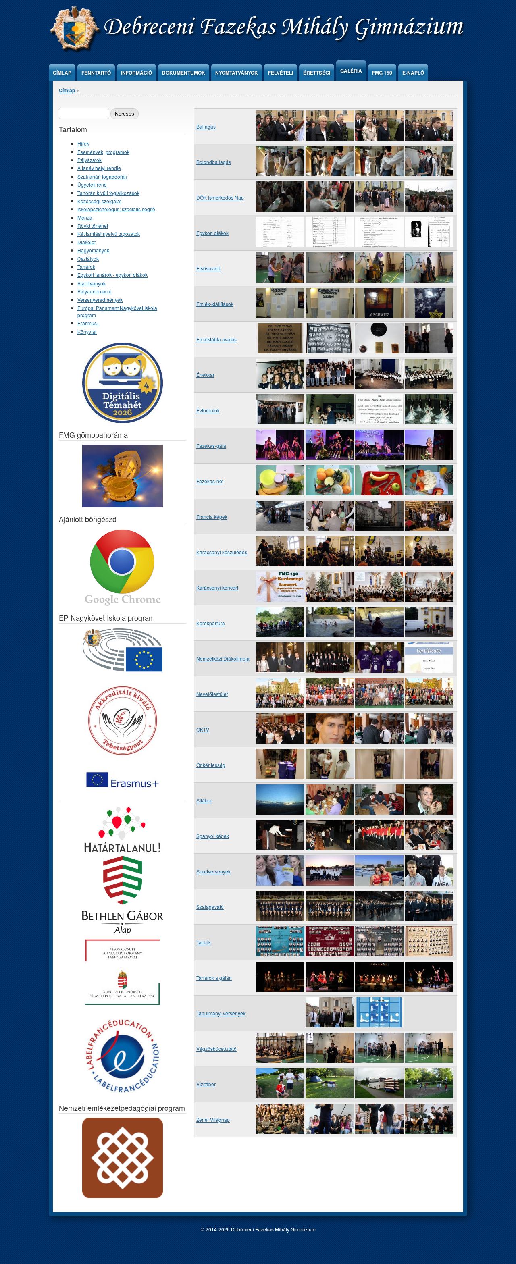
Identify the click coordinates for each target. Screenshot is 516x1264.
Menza (84, 217)
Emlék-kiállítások (214, 303)
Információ (136, 72)
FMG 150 (382, 72)
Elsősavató (208, 268)
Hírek (83, 143)
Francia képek (211, 516)
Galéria (351, 70)
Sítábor (204, 800)
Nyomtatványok (236, 72)
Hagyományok (93, 250)
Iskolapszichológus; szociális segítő (116, 209)
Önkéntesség (210, 764)
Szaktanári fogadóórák (102, 176)
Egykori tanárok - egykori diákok (112, 274)
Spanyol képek (212, 835)
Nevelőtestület (212, 693)
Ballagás (206, 126)
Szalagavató (210, 906)
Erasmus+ (88, 323)
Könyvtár (87, 331)
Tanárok (86, 266)
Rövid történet (92, 225)
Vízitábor (206, 1084)
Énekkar (205, 374)
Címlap (62, 72)
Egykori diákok (212, 232)
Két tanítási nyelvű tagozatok (108, 233)
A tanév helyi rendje (99, 167)
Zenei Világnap (213, 1119)
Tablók (203, 942)
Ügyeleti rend (92, 184)
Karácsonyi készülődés (221, 552)
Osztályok (88, 258)
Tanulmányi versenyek (221, 1013)
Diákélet (86, 242)
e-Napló (413, 72)
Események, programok (103, 151)
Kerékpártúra (210, 623)
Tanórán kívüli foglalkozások (108, 192)
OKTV (202, 729)
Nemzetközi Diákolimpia (223, 658)
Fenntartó (96, 72)
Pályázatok (89, 159)
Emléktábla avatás (216, 339)
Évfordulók (208, 410)
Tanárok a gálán (214, 977)
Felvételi (280, 72)
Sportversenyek (213, 871)
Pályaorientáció (94, 291)
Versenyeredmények (100, 299)
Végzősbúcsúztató (216, 1048)
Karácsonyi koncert (217, 587)
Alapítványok (91, 283)
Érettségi (316, 72)
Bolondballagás (213, 161)
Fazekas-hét (209, 481)
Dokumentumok (183, 72)
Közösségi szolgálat (99, 201)
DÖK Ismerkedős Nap (220, 197)
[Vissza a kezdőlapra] (258, 50)
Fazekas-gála (211, 445)
